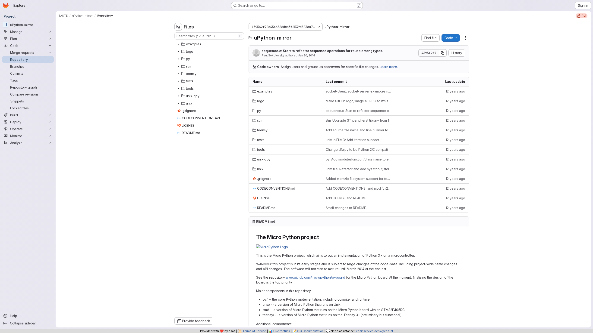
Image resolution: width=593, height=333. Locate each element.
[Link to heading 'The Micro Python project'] (322, 237)
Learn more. (389, 67)
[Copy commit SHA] (443, 53)
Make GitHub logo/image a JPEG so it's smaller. (359, 101)
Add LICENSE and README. (346, 198)
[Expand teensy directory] (178, 74)
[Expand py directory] (178, 59)
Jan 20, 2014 (306, 55)
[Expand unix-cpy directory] (178, 96)
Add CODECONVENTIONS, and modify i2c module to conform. (359, 188)
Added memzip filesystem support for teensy (359, 179)
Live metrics (281, 331)
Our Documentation (310, 331)
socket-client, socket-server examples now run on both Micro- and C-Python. (359, 91)
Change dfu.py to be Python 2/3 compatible (359, 149)
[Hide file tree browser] (178, 27)
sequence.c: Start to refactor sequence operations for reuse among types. (322, 51)
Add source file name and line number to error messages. (359, 130)
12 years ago (455, 91)
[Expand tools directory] (178, 88)
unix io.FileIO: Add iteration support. (353, 140)
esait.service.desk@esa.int (374, 331)
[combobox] (209, 36)
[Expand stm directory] (178, 66)
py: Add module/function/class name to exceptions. (359, 159)
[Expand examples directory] (178, 44)
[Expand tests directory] (178, 81)
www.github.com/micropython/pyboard (315, 277)
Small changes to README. (346, 208)
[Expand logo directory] (178, 51)
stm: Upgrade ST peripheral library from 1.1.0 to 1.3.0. (359, 120)
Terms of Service (254, 331)
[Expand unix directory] (178, 103)
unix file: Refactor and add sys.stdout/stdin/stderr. (359, 169)
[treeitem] (209, 44)
